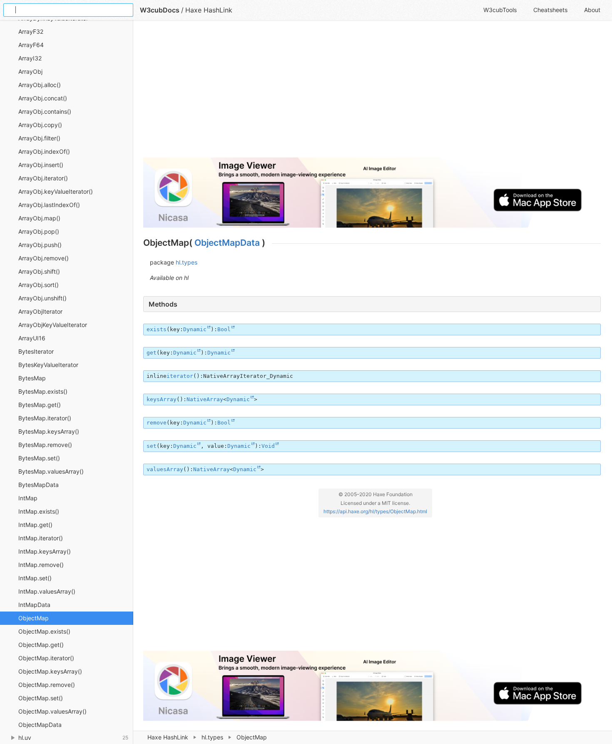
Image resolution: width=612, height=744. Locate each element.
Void (268, 446)
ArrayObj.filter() (39, 138)
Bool (224, 329)
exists (157, 329)
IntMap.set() (35, 578)
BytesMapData (38, 484)
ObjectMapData (40, 724)
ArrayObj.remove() (43, 258)
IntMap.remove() (41, 564)
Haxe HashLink (167, 737)
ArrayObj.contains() (44, 111)
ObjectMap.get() (41, 644)
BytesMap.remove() (45, 444)
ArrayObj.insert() (40, 164)
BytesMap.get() (39, 404)
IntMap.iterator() (40, 538)
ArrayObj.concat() (42, 98)
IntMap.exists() (38, 511)
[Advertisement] (372, 92)
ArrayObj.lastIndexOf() (49, 204)
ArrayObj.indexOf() (44, 151)
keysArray (162, 399)
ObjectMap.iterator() (46, 658)
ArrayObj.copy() (40, 124)
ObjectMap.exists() (44, 631)
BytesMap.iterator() (44, 418)
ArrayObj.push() (40, 244)
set (152, 446)
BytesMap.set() (39, 458)
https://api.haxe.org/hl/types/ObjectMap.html (375, 511)
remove (157, 422)
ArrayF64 (31, 44)
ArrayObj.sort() (38, 284)
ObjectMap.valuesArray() (52, 711)
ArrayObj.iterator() (43, 178)
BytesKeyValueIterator (48, 364)
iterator (180, 376)
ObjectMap (33, 618)
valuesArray (165, 469)
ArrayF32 (30, 31)
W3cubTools (500, 9)
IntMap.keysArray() (44, 551)
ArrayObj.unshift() (42, 298)
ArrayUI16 (31, 338)
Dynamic (194, 329)
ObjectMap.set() (40, 698)
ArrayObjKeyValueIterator (52, 324)
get (152, 353)
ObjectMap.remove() (46, 684)
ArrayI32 (30, 58)
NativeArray (205, 399)
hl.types (212, 737)
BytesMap (32, 378)
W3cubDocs (159, 10)
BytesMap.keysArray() (48, 431)
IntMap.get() (35, 524)
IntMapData (34, 604)
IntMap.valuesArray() (46, 591)
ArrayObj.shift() (39, 271)
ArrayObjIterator (40, 311)
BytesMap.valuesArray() (51, 471)
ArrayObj (30, 71)
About (592, 9)
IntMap (27, 498)
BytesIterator (36, 351)
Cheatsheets (550, 9)
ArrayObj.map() (39, 218)
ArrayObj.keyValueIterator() (55, 191)
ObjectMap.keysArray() (50, 671)
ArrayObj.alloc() (39, 84)
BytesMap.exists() (42, 391)
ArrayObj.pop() (38, 231)
